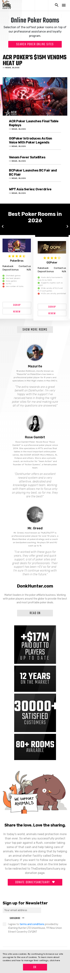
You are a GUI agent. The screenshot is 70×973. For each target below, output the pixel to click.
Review (16, 312)
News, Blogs (12, 68)
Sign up (17, 305)
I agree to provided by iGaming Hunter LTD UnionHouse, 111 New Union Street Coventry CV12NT (35, 928)
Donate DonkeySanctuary (33, 882)
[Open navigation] (63, 5)
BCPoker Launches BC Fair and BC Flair (33, 172)
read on (35, 613)
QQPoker (51, 262)
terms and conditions (32, 924)
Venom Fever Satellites (27, 157)
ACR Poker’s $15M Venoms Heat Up (34, 60)
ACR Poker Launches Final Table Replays (34, 123)
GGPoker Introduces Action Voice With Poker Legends (30, 140)
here (57, 960)
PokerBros (17, 260)
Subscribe (15, 918)
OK (35, 967)
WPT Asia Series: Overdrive (30, 189)
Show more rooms (35, 329)
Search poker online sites (35, 44)
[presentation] (2, 226)
